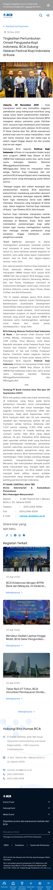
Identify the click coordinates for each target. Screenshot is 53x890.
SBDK (6, 845)
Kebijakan (19, 845)
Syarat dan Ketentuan (39, 845)
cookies (28, 6)
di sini (49, 868)
